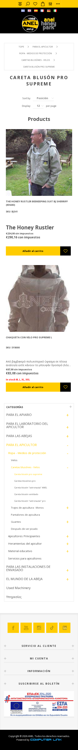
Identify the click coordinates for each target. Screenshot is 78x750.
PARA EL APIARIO (19, 414)
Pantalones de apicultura (25, 514)
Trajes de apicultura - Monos (27, 507)
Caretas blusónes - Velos (35, 60)
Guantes (16, 521)
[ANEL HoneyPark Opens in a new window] (47, 24)
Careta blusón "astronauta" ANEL (30, 487)
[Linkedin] (64, 628)
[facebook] (13, 628)
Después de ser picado (24, 529)
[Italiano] (55, 11)
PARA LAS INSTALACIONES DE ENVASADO (28, 568)
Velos (14, 460)
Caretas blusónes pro (25, 480)
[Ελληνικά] (23, 11)
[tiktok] (52, 628)
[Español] (36, 11)
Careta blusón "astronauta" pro (30, 500)
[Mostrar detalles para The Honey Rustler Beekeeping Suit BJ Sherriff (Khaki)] (39, 162)
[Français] (42, 11)
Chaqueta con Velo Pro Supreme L (29, 337)
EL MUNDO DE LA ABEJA (24, 579)
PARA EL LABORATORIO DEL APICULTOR (27, 425)
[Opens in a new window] (46, 739)
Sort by (26, 98)
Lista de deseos (35, 4)
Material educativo (20, 551)
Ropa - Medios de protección (35, 53)
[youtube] (26, 628)
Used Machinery (18, 588)
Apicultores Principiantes (24, 536)
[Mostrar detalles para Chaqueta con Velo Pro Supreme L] (39, 298)
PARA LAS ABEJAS (19, 436)
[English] (29, 11)
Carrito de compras (43, 4)
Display (26, 106)
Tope (21, 46)
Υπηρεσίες (14, 597)
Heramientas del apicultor (25, 543)
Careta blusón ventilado (26, 494)
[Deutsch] (49, 11)
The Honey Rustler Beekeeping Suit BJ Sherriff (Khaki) (37, 203)
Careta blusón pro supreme (28, 474)
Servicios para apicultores (24, 558)
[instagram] (39, 628)
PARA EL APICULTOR (43, 46)
